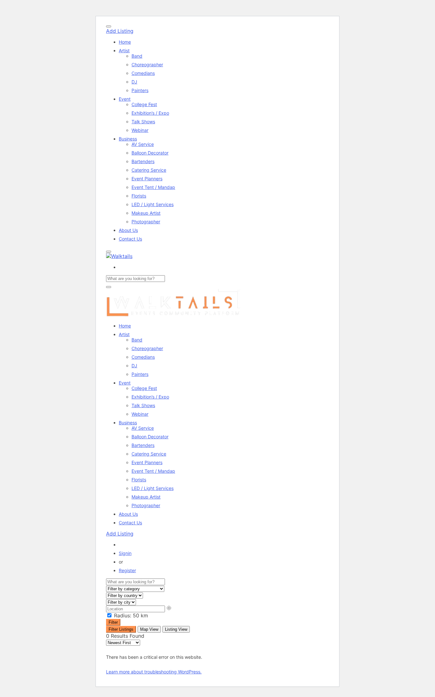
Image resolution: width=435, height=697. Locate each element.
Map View (149, 629)
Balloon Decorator (150, 152)
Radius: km (130, 615)
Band (137, 56)
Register (127, 570)
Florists (139, 195)
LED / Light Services (153, 204)
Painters (140, 90)
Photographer (146, 221)
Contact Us (130, 238)
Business (128, 138)
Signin (125, 553)
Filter (113, 622)
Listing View (176, 629)
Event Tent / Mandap (153, 187)
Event (125, 99)
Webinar (140, 130)
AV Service (143, 144)
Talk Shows (143, 121)
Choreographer (147, 64)
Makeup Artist (146, 213)
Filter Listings (121, 629)
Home (125, 42)
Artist (124, 50)
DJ (134, 81)
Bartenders (143, 161)
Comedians (143, 73)
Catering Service (149, 170)
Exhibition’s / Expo (150, 113)
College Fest (144, 104)
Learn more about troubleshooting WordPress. (154, 671)
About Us (128, 230)
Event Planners (147, 178)
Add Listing (119, 31)
